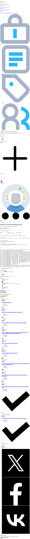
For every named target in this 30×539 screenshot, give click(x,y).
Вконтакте (3, 274)
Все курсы (9, 276)
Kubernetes (3, 222)
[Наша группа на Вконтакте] (16, 533)
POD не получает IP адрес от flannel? (10, 343)
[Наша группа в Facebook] (16, 505)
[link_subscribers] (16, 219)
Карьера (3, 139)
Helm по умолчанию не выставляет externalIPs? (12, 312)
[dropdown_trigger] (0, 272)
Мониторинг (5, 359)
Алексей (1, 183)
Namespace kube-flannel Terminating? (9, 353)
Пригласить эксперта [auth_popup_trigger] (3, 291)
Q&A (2, 138)
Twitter (3, 275)
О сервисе (3, 445)
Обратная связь (4, 447)
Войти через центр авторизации (4, 295)
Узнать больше (2, 134)
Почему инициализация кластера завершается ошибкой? (14, 322)
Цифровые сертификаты (6, 414)
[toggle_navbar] (0, 179)
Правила (3, 446)
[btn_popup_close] (1, 538)
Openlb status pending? (6, 302)
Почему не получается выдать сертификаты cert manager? (14, 418)
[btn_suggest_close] (1, 142)
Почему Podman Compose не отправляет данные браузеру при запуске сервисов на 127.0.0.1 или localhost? (15, 333)
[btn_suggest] (0, 143)
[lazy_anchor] (16, 306)
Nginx (4, 371)
